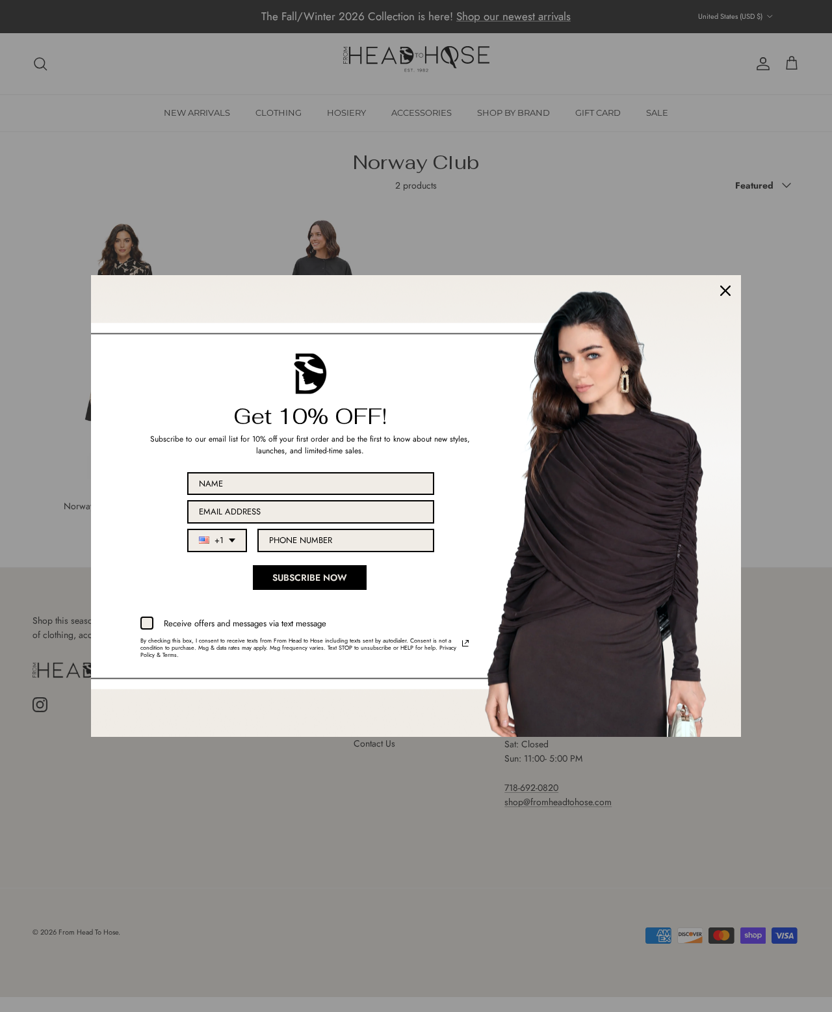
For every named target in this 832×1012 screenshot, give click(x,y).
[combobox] (217, 540)
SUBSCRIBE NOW (309, 577)
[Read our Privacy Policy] (465, 643)
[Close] (725, 290)
